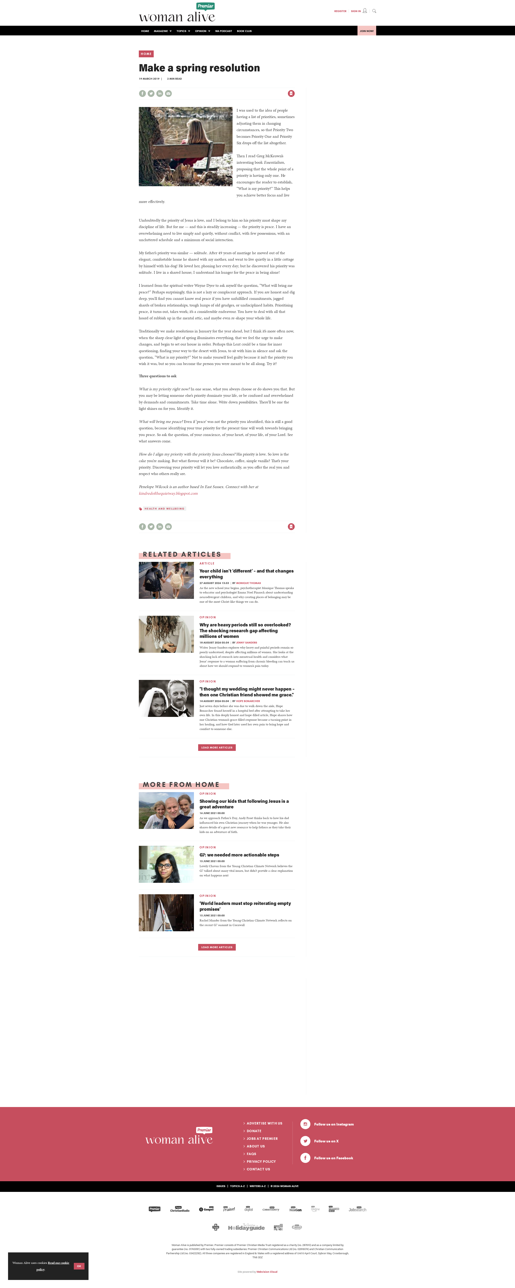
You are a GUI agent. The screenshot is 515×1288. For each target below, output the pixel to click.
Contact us (258, 1169)
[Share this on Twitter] (151, 93)
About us (256, 1146)
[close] (295, 85)
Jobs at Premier (262, 1139)
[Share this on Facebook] (142, 93)
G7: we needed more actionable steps (239, 854)
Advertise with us (265, 1123)
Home (146, 54)
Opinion (208, 617)
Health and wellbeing (165, 508)
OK (79, 1266)
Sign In (356, 11)
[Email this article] (168, 93)
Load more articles (217, 747)
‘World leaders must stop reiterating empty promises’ (245, 906)
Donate (254, 1131)
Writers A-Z (258, 1186)
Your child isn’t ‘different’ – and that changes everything (247, 573)
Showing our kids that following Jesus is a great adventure (244, 804)
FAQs (251, 1154)
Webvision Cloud (266, 1272)
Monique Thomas (248, 583)
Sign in (249, 85)
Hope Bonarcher (248, 701)
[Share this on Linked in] (159, 93)
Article (207, 563)
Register (340, 11)
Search (374, 11)
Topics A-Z (237, 1186)
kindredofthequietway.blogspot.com (168, 493)
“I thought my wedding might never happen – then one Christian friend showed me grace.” (247, 691)
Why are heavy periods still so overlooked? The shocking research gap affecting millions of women (245, 630)
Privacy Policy (261, 1162)
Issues (220, 1186)
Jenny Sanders (246, 642)
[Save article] (291, 93)
